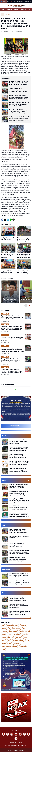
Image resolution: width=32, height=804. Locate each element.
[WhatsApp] (11, 220)
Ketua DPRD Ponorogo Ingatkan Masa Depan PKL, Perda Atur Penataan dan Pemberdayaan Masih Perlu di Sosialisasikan (19, 514)
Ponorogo (9, 9)
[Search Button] (30, 5)
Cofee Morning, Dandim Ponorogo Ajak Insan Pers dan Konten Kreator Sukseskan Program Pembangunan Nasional (18, 456)
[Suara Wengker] (16, 5)
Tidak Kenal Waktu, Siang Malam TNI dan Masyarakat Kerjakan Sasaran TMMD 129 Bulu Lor (19, 448)
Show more (16, 379)
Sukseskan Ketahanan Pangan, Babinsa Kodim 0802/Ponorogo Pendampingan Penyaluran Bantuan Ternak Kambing (19, 582)
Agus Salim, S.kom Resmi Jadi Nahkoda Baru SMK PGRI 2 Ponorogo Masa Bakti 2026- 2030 (9, 299)
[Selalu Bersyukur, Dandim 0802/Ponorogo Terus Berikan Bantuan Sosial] (5, 606)
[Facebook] (2, 220)
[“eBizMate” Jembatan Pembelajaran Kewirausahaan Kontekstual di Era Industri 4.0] (28, 337)
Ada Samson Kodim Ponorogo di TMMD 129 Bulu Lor (19, 537)
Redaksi (12, 742)
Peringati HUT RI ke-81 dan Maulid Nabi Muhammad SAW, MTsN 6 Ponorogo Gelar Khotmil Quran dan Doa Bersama (19, 118)
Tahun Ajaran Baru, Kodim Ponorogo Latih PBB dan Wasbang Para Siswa (17, 545)
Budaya (16, 9)
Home (2, 9)
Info (26, 745)
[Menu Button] (2, 5)
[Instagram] (11, 734)
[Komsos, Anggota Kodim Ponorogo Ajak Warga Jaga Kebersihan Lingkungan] (5, 560)
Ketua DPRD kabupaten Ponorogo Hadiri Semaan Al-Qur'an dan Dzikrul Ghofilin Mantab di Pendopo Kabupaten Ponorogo (19, 507)
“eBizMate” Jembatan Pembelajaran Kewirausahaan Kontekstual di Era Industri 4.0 (12, 339)
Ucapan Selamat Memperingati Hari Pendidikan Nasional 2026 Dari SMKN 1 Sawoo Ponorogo (19, 463)
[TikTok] (24, 734)
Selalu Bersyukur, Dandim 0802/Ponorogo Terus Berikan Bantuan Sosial (18, 605)
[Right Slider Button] (30, 9)
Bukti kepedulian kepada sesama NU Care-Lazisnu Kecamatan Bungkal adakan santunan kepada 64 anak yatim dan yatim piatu (19, 613)
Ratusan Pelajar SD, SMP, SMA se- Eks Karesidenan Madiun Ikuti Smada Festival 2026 (19, 104)
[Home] (2, 14)
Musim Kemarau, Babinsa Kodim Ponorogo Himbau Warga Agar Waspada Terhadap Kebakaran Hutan (19, 552)
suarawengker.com (19, 750)
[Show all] (29, 436)
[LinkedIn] (28, 734)
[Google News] (20, 734)
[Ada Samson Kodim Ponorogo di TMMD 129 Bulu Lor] (5, 539)
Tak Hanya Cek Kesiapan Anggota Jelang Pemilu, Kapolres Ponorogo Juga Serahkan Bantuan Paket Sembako (17, 598)
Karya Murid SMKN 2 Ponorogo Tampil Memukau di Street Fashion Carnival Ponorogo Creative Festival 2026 (18, 111)
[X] (5, 220)
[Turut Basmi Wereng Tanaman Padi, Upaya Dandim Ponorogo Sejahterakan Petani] (5, 576)
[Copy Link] (13, 220)
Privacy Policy (18, 742)
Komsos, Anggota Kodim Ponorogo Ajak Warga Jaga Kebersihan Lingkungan (17, 559)
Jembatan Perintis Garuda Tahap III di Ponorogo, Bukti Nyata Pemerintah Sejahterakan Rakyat (19, 470)
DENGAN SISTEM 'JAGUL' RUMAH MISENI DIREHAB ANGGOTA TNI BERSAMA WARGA (18, 441)
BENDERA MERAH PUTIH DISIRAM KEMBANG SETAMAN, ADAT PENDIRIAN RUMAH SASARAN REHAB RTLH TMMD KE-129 (18, 530)
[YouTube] (16, 734)
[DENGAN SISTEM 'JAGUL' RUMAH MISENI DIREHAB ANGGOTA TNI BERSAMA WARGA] (5, 442)
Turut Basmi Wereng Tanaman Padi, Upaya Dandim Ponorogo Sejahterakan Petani (18, 575)
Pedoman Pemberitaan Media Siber (14, 745)
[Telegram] (8, 220)
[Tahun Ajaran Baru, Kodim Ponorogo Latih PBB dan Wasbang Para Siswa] (5, 546)
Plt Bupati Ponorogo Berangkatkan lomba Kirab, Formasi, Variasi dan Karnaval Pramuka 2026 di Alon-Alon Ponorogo (24, 239)
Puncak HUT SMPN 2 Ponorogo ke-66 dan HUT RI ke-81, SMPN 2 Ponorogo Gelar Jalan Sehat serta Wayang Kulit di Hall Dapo (19, 83)
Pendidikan (24, 9)
